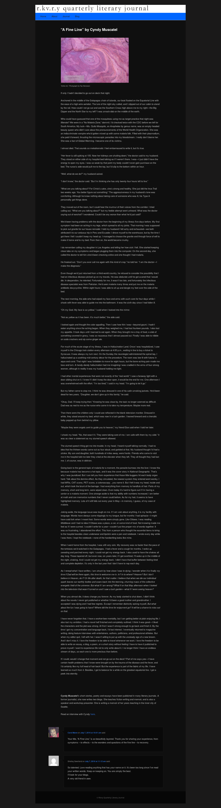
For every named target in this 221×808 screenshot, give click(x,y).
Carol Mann (72, 732)
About (54, 16)
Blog (77, 16)
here (93, 714)
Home (43, 16)
